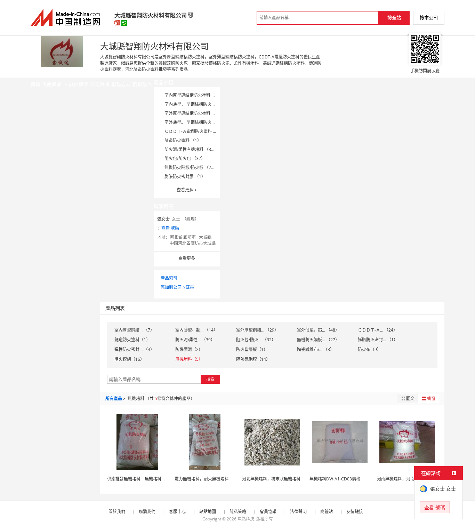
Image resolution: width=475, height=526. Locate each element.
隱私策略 (238, 512)
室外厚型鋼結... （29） (257, 330)
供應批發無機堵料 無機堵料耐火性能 (142, 479)
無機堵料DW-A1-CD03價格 (334, 479)
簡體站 (326, 512)
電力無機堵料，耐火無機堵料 (202, 479)
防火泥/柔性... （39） (195, 340)
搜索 (210, 379)
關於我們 (116, 512)
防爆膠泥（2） (189, 349)
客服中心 (177, 512)
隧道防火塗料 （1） (182, 140)
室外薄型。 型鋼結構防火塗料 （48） (199, 122)
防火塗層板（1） (252, 349)
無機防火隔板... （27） (318, 340)
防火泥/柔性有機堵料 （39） (191, 149)
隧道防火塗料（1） (132, 340)
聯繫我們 (147, 512)
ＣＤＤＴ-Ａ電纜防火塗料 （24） (195, 131)
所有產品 (113, 398)
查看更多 (187, 190)
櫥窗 (431, 398)
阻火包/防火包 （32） (184, 158)
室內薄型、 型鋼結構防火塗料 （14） (199, 104)
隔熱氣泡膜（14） (253, 359)
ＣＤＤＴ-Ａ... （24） (377, 330)
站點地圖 (207, 512)
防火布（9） (369, 349)
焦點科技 (246, 519)
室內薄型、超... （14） (196, 330)
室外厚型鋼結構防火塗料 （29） (194, 113)
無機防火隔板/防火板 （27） (191, 167)
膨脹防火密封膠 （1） (185, 177)
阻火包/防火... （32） (256, 340)
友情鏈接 (354, 512)
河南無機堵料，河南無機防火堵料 (408, 479)
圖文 (410, 398)
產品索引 (169, 278)
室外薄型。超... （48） (318, 330)
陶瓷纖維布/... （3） (315, 349)
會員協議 (268, 512)
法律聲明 (298, 512)
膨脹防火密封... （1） (378, 340)
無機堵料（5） (189, 359)
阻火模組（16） (129, 359)
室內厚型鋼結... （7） (134, 330)
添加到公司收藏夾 (177, 287)
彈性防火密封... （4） (134, 349)
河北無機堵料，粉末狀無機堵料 (271, 479)
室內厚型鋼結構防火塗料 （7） (193, 95)
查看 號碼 (170, 228)
